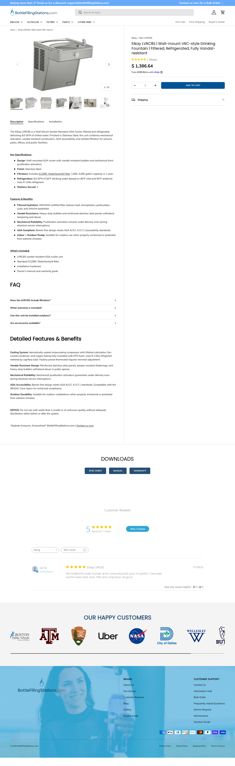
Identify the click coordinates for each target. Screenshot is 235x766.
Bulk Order (200, 697)
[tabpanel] (63, 279)
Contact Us (200, 684)
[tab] (16, 121)
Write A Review (137, 528)
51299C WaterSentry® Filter (54, 173)
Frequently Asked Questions (209, 703)
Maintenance (201, 715)
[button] (222, 12)
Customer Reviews (133, 697)
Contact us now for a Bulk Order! (199, 2)
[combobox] (134, 12)
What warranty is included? (26, 307)
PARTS (66, 22)
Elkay (134, 38)
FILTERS (51, 22)
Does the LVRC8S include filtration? (30, 300)
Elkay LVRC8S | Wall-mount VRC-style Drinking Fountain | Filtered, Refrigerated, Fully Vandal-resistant (36, 30)
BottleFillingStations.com (27, 746)
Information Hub (203, 690)
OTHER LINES (84, 22)
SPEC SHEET (95, 470)
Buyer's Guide (217, 22)
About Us (128, 684)
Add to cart (193, 85)
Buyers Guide (130, 715)
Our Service (129, 690)
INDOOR (14, 22)
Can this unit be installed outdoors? (30, 315)
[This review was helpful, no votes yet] (194, 587)
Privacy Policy (165, 746)
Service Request (202, 709)
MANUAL (117, 470)
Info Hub (180, 22)
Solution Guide (202, 721)
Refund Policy (182, 746)
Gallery (127, 709)
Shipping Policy (199, 746)
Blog (126, 703)
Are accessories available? (25, 323)
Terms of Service (218, 746)
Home (12, 30)
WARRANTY (140, 470)
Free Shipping (197, 22)
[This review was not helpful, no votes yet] (200, 587)
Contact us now (85, 425)
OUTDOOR (33, 22)
